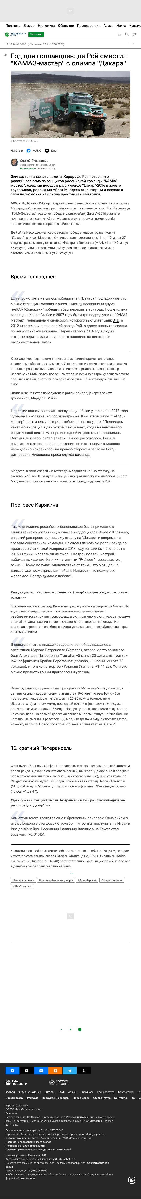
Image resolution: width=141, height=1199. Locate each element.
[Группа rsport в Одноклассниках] (55, 1070)
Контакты (120, 1098)
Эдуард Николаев (111, 880)
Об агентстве (102, 1098)
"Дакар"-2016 (95, 213)
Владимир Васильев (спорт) (56, 880)
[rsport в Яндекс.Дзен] (27, 1070)
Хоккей (72, 1092)
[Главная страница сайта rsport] (24, 34)
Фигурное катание (29, 1092)
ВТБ (116, 320)
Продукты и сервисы (55, 1098)
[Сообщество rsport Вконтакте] (41, 1070)
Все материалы (28, 168)
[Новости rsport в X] (84, 1070)
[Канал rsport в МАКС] (12, 1070)
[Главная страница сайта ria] (6, 34)
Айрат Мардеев (87, 880)
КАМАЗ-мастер (22, 886)
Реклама (32, 1098)
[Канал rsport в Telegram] (70, 1070)
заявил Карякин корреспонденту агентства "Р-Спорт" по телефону (61, 693)
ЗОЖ (62, 1092)
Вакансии (11, 1113)
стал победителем (116, 766)
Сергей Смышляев (34, 160)
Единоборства (106, 1092)
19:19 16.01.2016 (16, 44)
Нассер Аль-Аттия (23, 880)
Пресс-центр (81, 1098)
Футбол (10, 1092)
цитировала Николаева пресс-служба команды (50, 454)
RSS (133, 1098)
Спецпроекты (14, 1098)
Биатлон (50, 1092)
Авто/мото (87, 1092)
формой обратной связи (20, 1178)
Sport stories (125, 1092)
